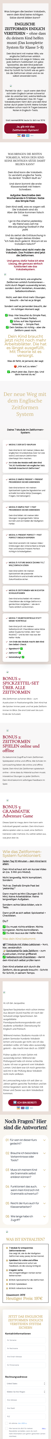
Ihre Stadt (11, 1408)
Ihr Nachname (12, 1348)
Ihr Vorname (11, 1340)
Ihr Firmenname (13, 1365)
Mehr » (44, 1428)
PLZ (8, 1416)
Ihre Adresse (12, 1400)
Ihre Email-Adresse (14, 1357)
